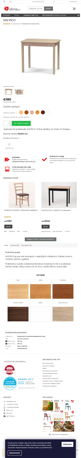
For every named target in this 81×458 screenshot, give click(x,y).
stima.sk (9, 413)
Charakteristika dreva (50, 373)
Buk (5, 231)
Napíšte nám (47, 376)
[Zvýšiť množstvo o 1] (11, 122)
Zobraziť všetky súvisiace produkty (40, 239)
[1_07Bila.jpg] (40, 311)
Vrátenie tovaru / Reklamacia (53, 381)
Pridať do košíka (22, 123)
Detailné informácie (10, 138)
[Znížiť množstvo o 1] (11, 124)
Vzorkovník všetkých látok (51, 384)
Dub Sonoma (46, 231)
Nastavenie (14, 453)
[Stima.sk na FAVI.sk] (9, 370)
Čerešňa (12, 231)
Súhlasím (67, 444)
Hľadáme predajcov (50, 386)
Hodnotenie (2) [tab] (26, 245)
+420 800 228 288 (12, 407)
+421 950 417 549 (12, 404)
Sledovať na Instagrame (60, 434)
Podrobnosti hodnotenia (30, 24)
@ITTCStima (10, 416)
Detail (8, 226)
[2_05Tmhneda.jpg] (18, 311)
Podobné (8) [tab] (14, 245)
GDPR (44, 368)
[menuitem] (6, 15)
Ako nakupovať (38, 2)
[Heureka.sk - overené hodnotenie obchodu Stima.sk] (20, 383)
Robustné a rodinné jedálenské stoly (31, 336)
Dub (18, 231)
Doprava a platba (49, 366)
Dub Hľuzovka (57, 231)
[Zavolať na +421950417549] (6, 2)
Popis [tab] (6, 245)
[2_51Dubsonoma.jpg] (63, 311)
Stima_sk (9, 410)
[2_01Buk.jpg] (18, 288)
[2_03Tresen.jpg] (63, 288)
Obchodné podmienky (50, 378)
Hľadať (48, 9)
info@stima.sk (11, 401)
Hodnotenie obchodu (50, 371)
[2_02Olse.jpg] (40, 288)
